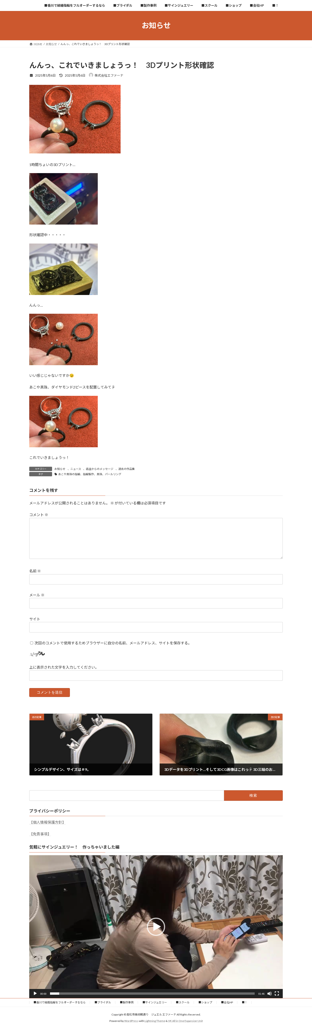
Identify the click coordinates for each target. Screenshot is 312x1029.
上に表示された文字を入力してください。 (64, 667)
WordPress (131, 1021)
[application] (156, 926)
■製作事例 (127, 1002)
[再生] (35, 993)
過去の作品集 (126, 469)
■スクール (183, 1002)
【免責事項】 (40, 834)
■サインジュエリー (155, 1002)
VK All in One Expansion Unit (185, 1021)
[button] (156, 927)
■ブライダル (103, 1002)
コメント (38, 515)
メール (37, 595)
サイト (34, 619)
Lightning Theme (155, 1021)
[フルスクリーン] (277, 993)
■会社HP (227, 1002)
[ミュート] (269, 993)
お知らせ (59, 469)
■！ (244, 1002)
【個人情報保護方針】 (47, 822)
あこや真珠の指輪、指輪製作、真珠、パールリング (89, 474)
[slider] (152, 993)
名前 (35, 571)
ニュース (75, 469)
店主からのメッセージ (99, 469)
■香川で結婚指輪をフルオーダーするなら (60, 1002)
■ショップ (205, 1002)
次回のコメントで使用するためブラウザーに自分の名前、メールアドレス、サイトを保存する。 (113, 643)
